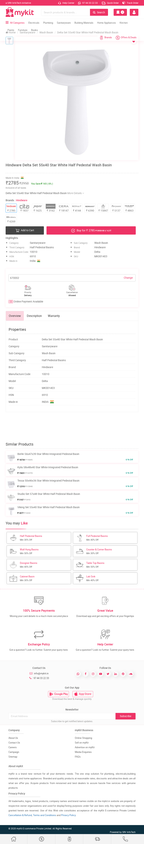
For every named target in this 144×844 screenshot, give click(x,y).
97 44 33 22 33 (90, 2)
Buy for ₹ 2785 (93, 230)
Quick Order (112, 2)
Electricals (33, 22)
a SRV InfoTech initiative (18, 2)
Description (34, 316)
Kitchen (124, 22)
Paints (11, 30)
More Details (74, 193)
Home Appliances (106, 22)
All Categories (17, 22)
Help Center (68, 2)
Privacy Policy (68, 815)
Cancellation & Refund (20, 815)
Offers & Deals (128, 37)
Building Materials (83, 22)
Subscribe (125, 716)
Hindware (21, 200)
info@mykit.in (41, 673)
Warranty (54, 316)
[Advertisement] (74, 427)
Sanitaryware (64, 22)
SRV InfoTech (129, 831)
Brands (108, 37)
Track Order (132, 2)
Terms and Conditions (44, 815)
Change (128, 277)
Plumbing (48, 22)
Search (100, 12)
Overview (15, 316)
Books (34, 30)
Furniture (22, 30)
